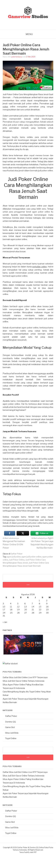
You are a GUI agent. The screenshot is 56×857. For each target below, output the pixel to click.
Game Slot (10, 727)
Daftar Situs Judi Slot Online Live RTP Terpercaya (25, 677)
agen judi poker (14, 556)
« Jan (5, 622)
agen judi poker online (31, 556)
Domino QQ (10, 722)
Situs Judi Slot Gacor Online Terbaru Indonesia (23, 681)
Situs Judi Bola (11, 733)
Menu (29, 34)
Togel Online (10, 738)
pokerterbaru (16, 57)
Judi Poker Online (17, 560)
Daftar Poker (16, 553)
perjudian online (39, 266)
